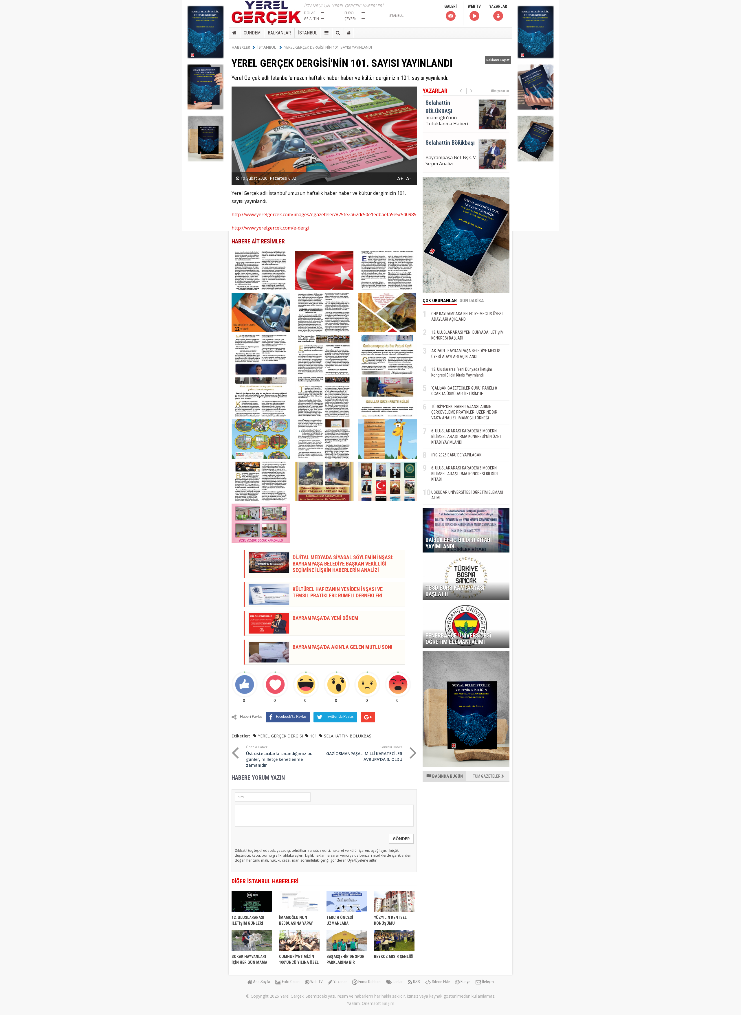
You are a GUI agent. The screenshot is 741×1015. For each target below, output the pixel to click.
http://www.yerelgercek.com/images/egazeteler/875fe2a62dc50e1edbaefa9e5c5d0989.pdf (328, 214)
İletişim (487, 981)
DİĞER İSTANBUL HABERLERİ (265, 881)
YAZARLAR (498, 6)
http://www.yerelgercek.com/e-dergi (270, 228)
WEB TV (474, 6)
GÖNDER (401, 838)
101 (313, 736)
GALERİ (450, 6)
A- (408, 178)
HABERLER (241, 47)
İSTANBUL (307, 33)
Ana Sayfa (261, 981)
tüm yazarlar (500, 91)
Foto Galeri (290, 981)
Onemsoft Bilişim (378, 1003)
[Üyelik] (349, 33)
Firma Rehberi (369, 981)
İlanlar (397, 981)
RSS (416, 981)
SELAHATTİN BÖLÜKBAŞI (348, 736)
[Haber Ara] (338, 33)
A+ (400, 178)
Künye (465, 981)
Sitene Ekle (440, 981)
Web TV (316, 981)
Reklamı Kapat (497, 60)
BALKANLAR (279, 33)
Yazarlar (340, 981)
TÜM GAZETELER (487, 776)
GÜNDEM (252, 33)
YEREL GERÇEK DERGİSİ (280, 736)
